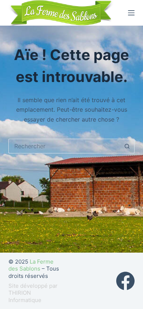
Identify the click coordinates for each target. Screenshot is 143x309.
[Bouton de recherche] (127, 146)
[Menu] (131, 13)
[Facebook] (125, 281)
